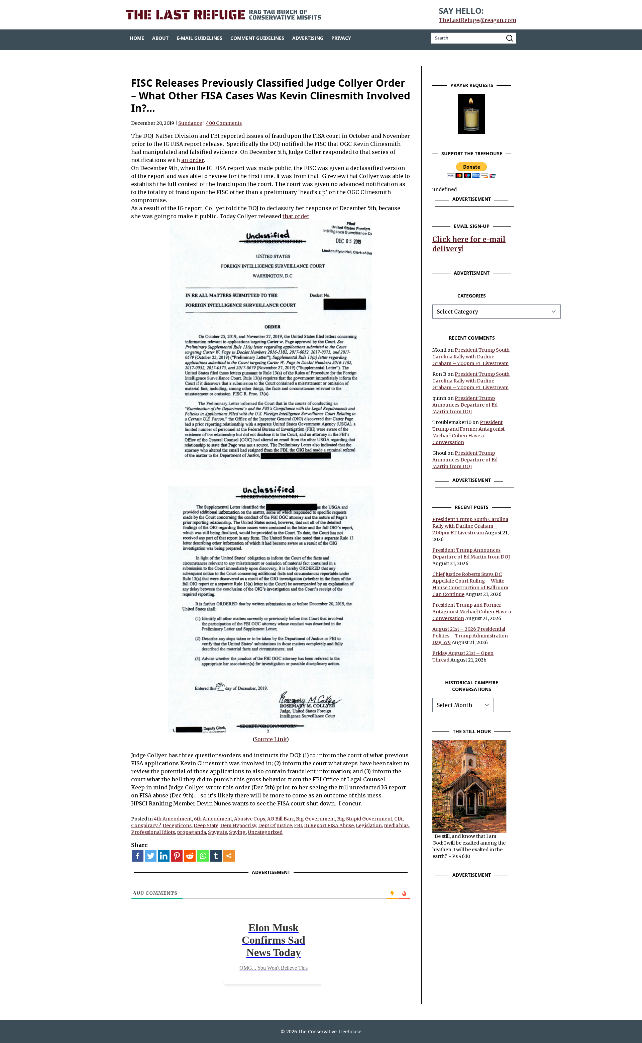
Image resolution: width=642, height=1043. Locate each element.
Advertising (307, 38)
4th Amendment (173, 819)
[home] (223, 15)
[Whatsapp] (203, 856)
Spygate (217, 832)
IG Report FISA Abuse (329, 825)
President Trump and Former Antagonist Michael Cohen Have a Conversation (471, 611)
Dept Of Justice (275, 825)
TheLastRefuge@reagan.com (477, 20)
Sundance (190, 123)
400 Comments (224, 123)
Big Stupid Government (364, 819)
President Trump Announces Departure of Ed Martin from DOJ (465, 405)
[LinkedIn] (164, 856)
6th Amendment (213, 819)
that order (296, 216)
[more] (229, 856)
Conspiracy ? (145, 825)
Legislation (369, 825)
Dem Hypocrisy (238, 825)
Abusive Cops (249, 819)
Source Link (270, 739)
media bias (396, 825)
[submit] (510, 38)
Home (137, 38)
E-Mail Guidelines (199, 38)
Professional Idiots (153, 832)
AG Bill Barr (280, 819)
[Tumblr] (216, 856)
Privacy (341, 38)
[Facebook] (137, 856)
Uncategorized (265, 832)
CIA (398, 819)
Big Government (315, 819)
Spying (237, 832)
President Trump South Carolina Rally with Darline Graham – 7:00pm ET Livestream (471, 356)
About (160, 38)
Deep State (206, 825)
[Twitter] (150, 856)
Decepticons (177, 825)
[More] (229, 856)
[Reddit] (190, 856)
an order (192, 160)
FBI (298, 825)
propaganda (191, 832)
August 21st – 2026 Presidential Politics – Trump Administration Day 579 (470, 635)
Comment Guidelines (257, 38)
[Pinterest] (177, 856)
